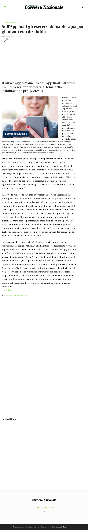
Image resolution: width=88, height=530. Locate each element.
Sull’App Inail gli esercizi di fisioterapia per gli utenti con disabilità (43, 28)
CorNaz (18, 37)
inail (14, 296)
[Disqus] (44, 328)
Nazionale (14, 22)
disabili (9, 296)
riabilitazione (22, 296)
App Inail (8, 290)
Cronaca (5, 22)
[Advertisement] (39, 62)
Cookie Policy (61, 527)
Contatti (37, 507)
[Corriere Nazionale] (44, 7)
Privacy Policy (48, 507)
